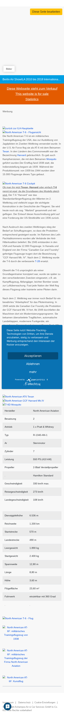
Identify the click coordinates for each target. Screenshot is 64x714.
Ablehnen (33, 363)
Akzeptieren (33, 355)
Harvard (21, 155)
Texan (6, 151)
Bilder (9, 68)
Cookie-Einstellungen (44, 702)
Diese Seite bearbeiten (46, 11)
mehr (33, 371)
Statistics (32, 99)
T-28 (37, 261)
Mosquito (51, 159)
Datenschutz (24, 702)
